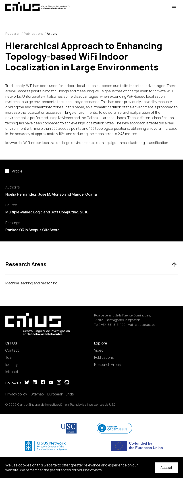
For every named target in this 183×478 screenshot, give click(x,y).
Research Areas (107, 364)
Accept (166, 467)
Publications (34, 33)
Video (99, 350)
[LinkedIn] (34, 383)
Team (9, 357)
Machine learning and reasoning (31, 283)
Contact (12, 350)
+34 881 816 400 (113, 324)
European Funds (60, 394)
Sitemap (37, 394)
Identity (11, 364)
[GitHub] (67, 383)
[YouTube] (51, 383)
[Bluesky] (26, 383)
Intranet (11, 371)
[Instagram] (59, 383)
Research (13, 33)
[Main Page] (37, 6)
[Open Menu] (174, 6)
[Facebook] (43, 383)
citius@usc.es (145, 324)
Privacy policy (16, 394)
